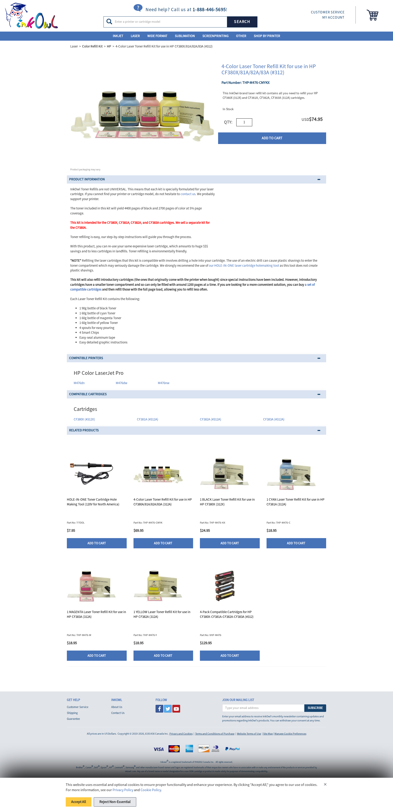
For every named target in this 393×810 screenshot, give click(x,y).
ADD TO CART (272, 138)
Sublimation (185, 36)
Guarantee (73, 719)
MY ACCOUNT (333, 17)
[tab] (196, 179)
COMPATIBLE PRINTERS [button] (86, 358)
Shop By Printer (267, 36)
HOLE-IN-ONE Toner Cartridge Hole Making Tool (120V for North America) (93, 502)
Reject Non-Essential (115, 801)
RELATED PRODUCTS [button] (84, 430)
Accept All (78, 801)
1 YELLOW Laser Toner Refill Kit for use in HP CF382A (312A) (162, 614)
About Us (116, 707)
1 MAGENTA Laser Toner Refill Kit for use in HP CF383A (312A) (96, 614)
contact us (188, 194)
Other (241, 36)
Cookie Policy (151, 790)
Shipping (72, 713)
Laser (135, 36)
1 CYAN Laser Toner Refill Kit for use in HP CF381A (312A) (296, 502)
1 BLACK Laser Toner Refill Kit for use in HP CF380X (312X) (227, 502)
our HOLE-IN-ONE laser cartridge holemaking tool (244, 265)
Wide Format (157, 36)
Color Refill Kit (92, 46)
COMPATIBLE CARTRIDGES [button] (88, 394)
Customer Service (77, 707)
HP (109, 46)
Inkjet (118, 36)
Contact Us (117, 713)
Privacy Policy (123, 790)
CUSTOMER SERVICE (328, 12)
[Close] (325, 785)
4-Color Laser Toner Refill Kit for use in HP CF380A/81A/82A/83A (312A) (163, 502)
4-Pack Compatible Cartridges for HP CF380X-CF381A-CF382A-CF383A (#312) (227, 614)
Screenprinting (215, 36)
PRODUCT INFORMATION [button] (87, 179)
